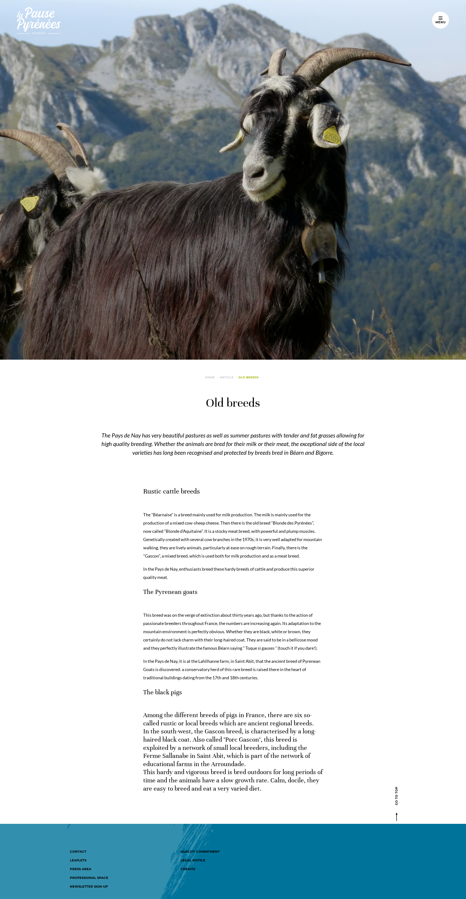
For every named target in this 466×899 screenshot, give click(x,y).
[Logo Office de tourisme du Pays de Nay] (54, 20)
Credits (188, 869)
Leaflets (78, 860)
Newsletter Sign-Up (89, 886)
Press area (80, 869)
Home (210, 377)
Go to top (396, 795)
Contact (78, 851)
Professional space (89, 878)
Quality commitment (200, 851)
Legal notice (193, 860)
